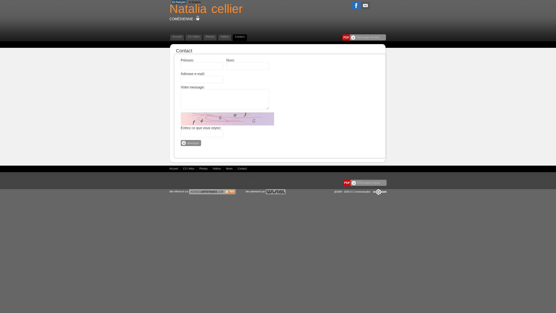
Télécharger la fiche (367, 37)
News (229, 168)
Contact (242, 168)
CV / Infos (189, 168)
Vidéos (217, 168)
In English (195, 2)
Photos (203, 168)
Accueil (174, 168)
